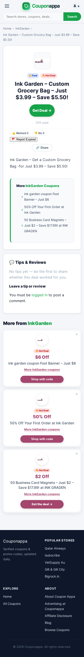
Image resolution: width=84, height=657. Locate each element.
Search (72, 16)
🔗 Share (42, 147)
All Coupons (12, 603)
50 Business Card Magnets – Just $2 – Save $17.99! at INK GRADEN (46, 225)
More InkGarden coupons (42, 369)
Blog (48, 623)
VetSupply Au (55, 562)
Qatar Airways (55, 548)
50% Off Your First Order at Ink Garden (44, 209)
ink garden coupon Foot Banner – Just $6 (41, 196)
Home (7, 28)
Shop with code (42, 379)
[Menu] (7, 6)
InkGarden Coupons (42, 186)
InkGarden (22, 28)
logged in (39, 295)
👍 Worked (20, 133)
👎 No (39, 133)
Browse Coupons (57, 630)
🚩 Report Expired (24, 139)
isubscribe (52, 555)
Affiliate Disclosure (58, 616)
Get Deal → (42, 110)
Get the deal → (42, 504)
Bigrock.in (52, 576)
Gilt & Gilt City (55, 569)
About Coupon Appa (60, 596)
